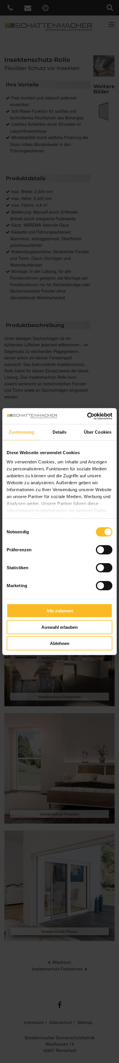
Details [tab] (60, 432)
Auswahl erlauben (59, 626)
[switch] (104, 549)
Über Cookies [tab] (97, 432)
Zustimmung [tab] (21, 432)
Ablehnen (59, 643)
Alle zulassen (59, 610)
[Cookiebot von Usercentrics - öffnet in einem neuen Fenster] (87, 416)
